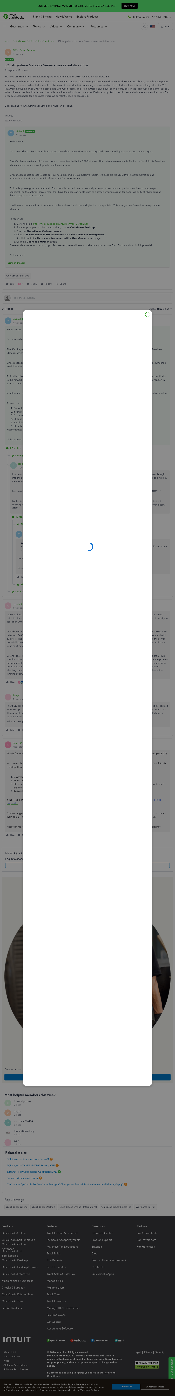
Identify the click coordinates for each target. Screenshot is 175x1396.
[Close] (147, 314)
